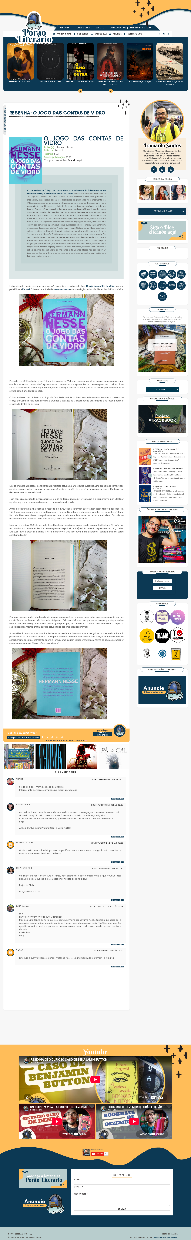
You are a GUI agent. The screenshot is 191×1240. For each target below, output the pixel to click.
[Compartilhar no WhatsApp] (62, 737)
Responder (117, 799)
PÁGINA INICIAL (63, 33)
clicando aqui (74, 160)
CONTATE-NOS (134, 33)
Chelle (19, 779)
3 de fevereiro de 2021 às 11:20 (107, 868)
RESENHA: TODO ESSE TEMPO (168, 469)
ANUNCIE (116, 33)
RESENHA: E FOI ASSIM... (20, 81)
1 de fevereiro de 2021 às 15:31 (107, 779)
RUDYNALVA (22, 905)
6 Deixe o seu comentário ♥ (23, 733)
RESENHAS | (66, 27)
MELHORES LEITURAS (141, 27)
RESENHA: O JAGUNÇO (140, 81)
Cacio (19, 950)
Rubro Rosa (23, 804)
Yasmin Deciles (25, 842)
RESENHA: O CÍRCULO (50, 81)
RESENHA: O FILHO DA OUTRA (80, 81)
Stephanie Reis (24, 868)
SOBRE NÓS (82, 33)
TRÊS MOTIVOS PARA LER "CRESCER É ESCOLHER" (162, 345)
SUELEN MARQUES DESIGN (166, 1237)
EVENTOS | (102, 27)
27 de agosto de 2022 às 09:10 (107, 950)
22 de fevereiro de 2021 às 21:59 (106, 906)
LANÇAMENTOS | (119, 27)
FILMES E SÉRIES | (84, 27)
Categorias (100, 33)
